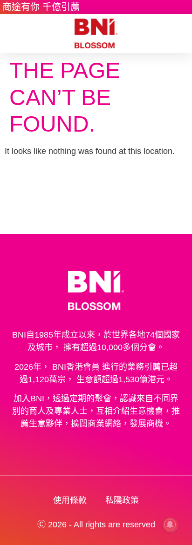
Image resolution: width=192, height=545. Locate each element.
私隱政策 (122, 500)
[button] (13, 33)
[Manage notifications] (170, 524)
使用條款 (70, 500)
